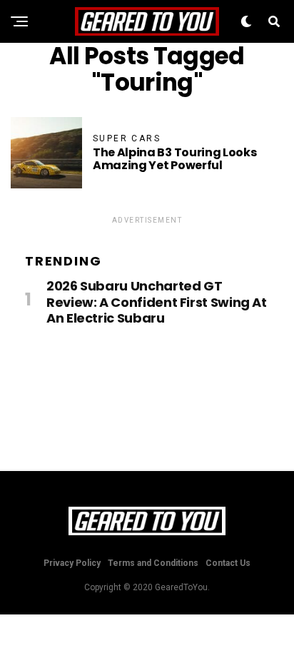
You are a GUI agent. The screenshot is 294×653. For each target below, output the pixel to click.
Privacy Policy (72, 563)
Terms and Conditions (153, 563)
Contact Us (228, 563)
